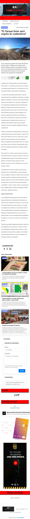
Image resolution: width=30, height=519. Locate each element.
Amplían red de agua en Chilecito (11, 325)
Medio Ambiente (6, 23)
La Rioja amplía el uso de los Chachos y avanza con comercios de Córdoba (14, 273)
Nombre (6, 347)
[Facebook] (23, 1)
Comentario (7, 353)
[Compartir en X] (7, 249)
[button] (18, 1)
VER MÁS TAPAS (15, 408)
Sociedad (5, 21)
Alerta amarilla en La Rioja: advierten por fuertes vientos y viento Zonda (13, 299)
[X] (21, 1)
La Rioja (16, 23)
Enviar (22, 371)
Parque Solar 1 (14, 21)
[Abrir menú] (3, 18)
